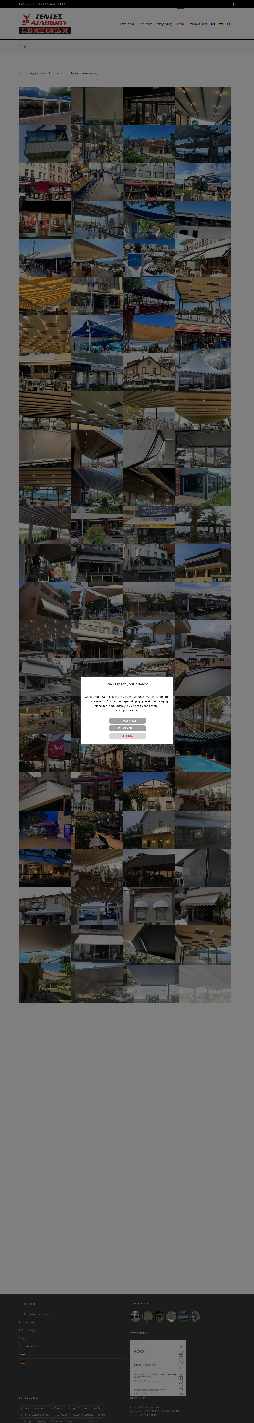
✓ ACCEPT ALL (127, 720)
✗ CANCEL (127, 728)
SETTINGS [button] (127, 736)
